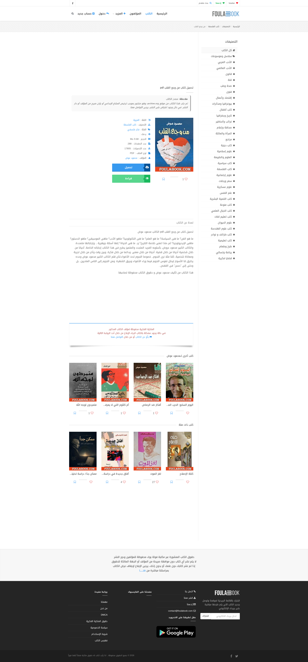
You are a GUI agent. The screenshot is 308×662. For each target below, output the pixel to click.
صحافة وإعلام (224, 127)
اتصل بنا (189, 592)
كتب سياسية (225, 163)
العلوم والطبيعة (223, 157)
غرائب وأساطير (224, 121)
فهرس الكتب (101, 640)
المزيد (119, 13)
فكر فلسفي (133, 129)
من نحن (103, 608)
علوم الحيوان (225, 222)
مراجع (229, 139)
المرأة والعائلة (224, 133)
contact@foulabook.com (180, 611)
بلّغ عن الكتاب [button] (142, 337)
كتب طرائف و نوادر (221, 234)
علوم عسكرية (224, 186)
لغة (230, 79)
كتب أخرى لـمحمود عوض (180, 355)
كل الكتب (227, 50)
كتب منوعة (226, 204)
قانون (229, 74)
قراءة (128, 178)
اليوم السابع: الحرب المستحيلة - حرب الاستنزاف (179, 405)
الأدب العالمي (224, 68)
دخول (102, 13)
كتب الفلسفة (213, 26)
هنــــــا (142, 570)
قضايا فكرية (225, 258)
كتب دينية (226, 145)
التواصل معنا (117, 337)
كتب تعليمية (225, 240)
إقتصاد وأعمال (224, 97)
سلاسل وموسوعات (221, 56)
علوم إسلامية (224, 151)
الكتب (149, 13)
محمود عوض (131, 158)
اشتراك (205, 616)
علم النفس (226, 192)
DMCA (104, 615)
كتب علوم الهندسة (221, 228)
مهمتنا (232, 3)
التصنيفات (226, 26)
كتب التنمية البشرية (221, 198)
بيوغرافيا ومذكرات (222, 103)
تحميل (128, 167)
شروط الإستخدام (99, 634)
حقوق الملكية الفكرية (96, 621)
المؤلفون (135, 13)
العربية (136, 120)
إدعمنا (190, 604)
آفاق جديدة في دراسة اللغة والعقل (115, 474)
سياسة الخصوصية (98, 628)
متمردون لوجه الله (86, 405)
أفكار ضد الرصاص (151, 405)
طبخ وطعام (225, 246)
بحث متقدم (204, 3)
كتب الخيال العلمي (221, 210)
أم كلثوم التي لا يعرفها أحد (115, 405)
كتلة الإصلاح (186, 474)
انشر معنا (189, 598)
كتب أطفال (226, 109)
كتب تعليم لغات (223, 216)
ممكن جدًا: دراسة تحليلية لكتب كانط (83, 474)
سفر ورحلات (225, 181)
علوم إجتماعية (224, 175)
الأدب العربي (225, 62)
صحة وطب (226, 85)
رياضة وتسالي (224, 252)
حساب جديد (84, 13)
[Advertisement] (131, 62)
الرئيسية (162, 13)
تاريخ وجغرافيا (224, 115)
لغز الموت (155, 474)
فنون (229, 91)
